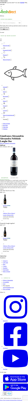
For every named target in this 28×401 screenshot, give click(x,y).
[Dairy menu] (6, 92)
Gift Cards (5, 262)
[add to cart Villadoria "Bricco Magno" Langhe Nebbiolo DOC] (4, 210)
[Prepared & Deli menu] (11, 50)
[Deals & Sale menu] (9, 45)
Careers (5, 266)
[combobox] (10, 22)
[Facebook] (15, 346)
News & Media (6, 289)
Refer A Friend (6, 271)
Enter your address (6, 19)
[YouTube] (15, 367)
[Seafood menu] (7, 87)
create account (11, 35)
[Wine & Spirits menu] (14, 115)
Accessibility (6, 282)
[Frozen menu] (6, 106)
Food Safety (6, 269)
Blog (4, 264)
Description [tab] (4, 177)
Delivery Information (8, 280)
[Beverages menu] (8, 96)
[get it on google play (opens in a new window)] (15, 390)
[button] (14, 162)
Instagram (5, 320)
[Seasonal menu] (7, 119)
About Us (5, 260)
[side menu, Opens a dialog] (1, 9)
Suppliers (5, 268)
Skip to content (4, 0)
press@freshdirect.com (8, 287)
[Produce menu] (7, 55)
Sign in (2, 35)
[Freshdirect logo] (8, 13)
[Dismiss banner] (1, 6)
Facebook (5, 348)
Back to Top (3, 256)
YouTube (5, 369)
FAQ (4, 284)
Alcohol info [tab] (14, 177)
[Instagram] (15, 319)
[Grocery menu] (7, 110)
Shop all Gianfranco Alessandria (7, 143)
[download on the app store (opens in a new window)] (15, 382)
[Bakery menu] (7, 101)
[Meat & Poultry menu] (10, 60)
